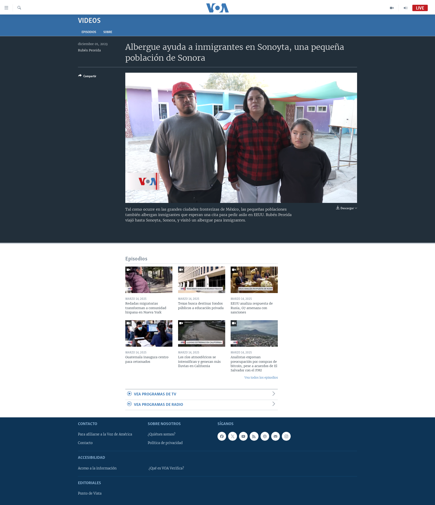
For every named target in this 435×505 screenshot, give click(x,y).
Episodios (89, 32)
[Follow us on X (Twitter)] (232, 436)
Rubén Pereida (89, 50)
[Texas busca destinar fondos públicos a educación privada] (201, 280)
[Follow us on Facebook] (222, 436)
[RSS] (254, 436)
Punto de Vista (90, 493)
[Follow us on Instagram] (286, 436)
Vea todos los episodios (261, 378)
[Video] (392, 8)
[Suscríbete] (275, 436)
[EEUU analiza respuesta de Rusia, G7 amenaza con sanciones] (254, 280)
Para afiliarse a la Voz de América (105, 434)
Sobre (107, 32)
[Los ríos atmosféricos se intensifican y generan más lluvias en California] (201, 333)
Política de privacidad (165, 443)
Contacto (85, 443)
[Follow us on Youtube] (243, 436)
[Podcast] (265, 436)
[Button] (87, 77)
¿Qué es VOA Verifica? (166, 468)
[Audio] (405, 8)
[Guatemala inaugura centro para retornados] (148, 333)
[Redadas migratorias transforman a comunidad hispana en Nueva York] (148, 280)
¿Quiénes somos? (161, 434)
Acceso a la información (97, 468)
